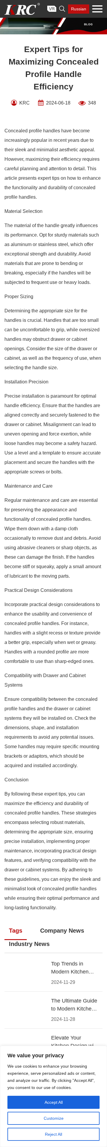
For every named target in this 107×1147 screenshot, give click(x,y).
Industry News (29, 944)
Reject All (53, 1134)
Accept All (54, 1102)
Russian (78, 9)
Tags (15, 930)
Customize (54, 1118)
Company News (62, 930)
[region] (53, 1096)
